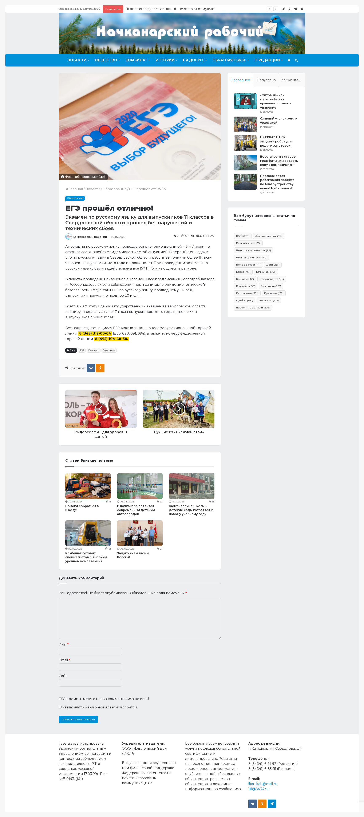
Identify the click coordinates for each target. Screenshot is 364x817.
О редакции (267, 60)
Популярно (266, 80)
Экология (269, 300)
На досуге (193, 60)
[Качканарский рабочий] (182, 33)
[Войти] (302, 9)
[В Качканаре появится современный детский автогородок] (140, 486)
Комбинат (136, 60)
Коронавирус (272, 278)
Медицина (271, 286)
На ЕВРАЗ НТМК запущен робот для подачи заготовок (276, 141)
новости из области (253, 307)
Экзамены (109, 350)
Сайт (63, 676)
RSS (81, 350)
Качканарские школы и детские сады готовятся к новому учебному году (191, 510)
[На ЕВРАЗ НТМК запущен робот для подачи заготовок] (245, 143)
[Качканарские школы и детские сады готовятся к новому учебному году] (191, 486)
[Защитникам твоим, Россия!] (140, 533)
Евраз (243, 271)
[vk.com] (296, 9)
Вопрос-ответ (248, 264)
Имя (64, 644)
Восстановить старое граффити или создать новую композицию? (279, 161)
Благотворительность (253, 250)
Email (64, 660)
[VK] (91, 368)
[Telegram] (283, 9)
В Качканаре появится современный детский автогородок (136, 510)
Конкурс (245, 278)
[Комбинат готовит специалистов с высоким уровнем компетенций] (88, 533)
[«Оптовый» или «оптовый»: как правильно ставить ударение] (245, 101)
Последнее (240, 80)
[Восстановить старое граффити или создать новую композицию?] (245, 162)
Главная (75, 189)
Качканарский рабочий (90, 236)
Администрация (268, 236)
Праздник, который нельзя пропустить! (160, 9)
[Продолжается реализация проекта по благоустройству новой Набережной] (245, 182)
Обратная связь (229, 60)
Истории (165, 60)
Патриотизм (247, 293)
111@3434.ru (258, 789)
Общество (106, 60)
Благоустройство (251, 257)
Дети (272, 264)
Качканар (93, 350)
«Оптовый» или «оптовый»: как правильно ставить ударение (275, 101)
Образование (115, 189)
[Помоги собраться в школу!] (88, 486)
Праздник (273, 293)
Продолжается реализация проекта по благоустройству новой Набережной (277, 182)
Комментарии (293, 80)
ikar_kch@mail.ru (263, 784)
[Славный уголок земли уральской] (245, 124)
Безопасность (248, 243)
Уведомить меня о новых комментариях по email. (106, 699)
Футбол (244, 300)
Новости (77, 60)
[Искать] (296, 60)
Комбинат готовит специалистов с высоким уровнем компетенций (86, 557)
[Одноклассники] (289, 9)
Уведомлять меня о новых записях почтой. (100, 707)
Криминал (245, 286)
